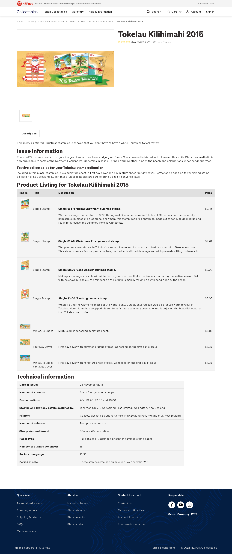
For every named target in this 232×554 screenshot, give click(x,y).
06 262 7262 (208, 3)
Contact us (125, 503)
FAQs (20, 524)
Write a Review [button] (162, 42)
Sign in (210, 11)
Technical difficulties (131, 510)
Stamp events (76, 517)
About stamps (76, 510)
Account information (131, 517)
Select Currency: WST (183, 514)
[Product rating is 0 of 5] (124, 42)
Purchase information (131, 524)
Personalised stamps (30, 503)
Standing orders (27, 510)
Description (29, 133)
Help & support (24, 547)
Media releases (26, 531)
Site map (44, 547)
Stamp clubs (75, 524)
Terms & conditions (163, 547)
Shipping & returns (29, 517)
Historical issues (77, 503)
